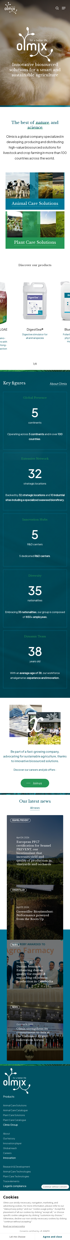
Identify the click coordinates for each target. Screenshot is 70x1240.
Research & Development (16, 1166)
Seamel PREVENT (20, 820)
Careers (7, 1153)
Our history (9, 1138)
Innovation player (12, 1143)
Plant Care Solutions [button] (35, 242)
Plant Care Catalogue (14, 1119)
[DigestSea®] (35, 300)
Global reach (10, 1148)
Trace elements (11, 1181)
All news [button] (35, 807)
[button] (63, 8)
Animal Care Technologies (17, 1171)
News (15, 945)
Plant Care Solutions (14, 1115)
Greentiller (18, 890)
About (6, 1133)
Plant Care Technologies (16, 1176)
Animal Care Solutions (15, 1105)
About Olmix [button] (58, 384)
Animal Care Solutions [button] (35, 203)
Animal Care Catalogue (15, 1110)
